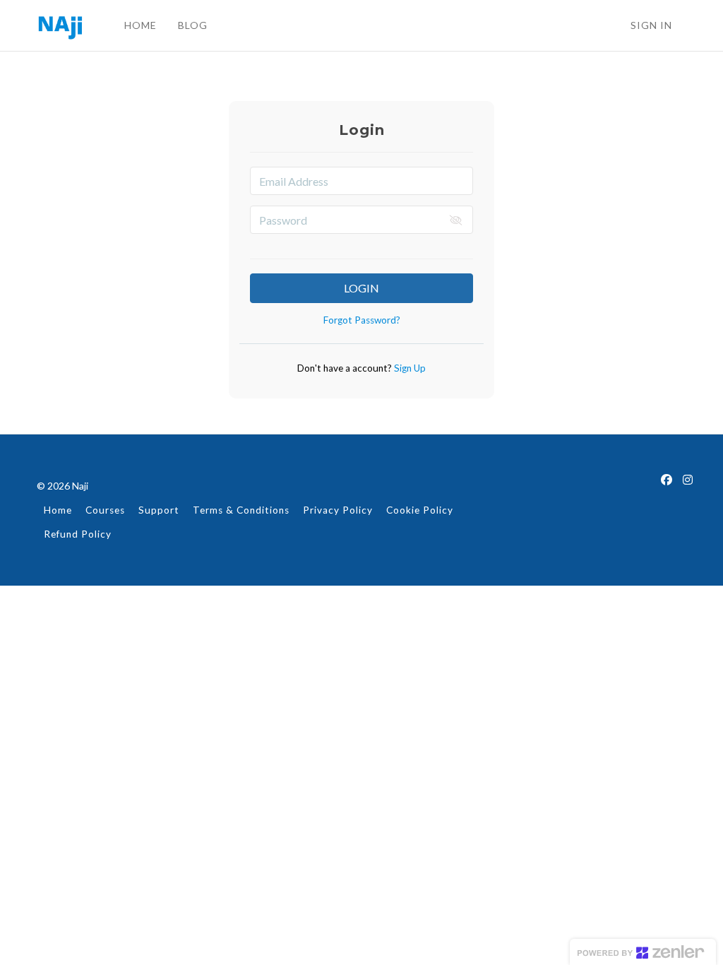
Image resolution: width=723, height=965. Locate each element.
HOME (140, 25)
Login (361, 288)
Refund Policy (78, 534)
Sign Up (409, 368)
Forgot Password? (361, 320)
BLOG (193, 25)
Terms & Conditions (241, 510)
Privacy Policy (338, 510)
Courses (105, 510)
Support (158, 510)
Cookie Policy (419, 510)
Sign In (651, 25)
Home (58, 510)
